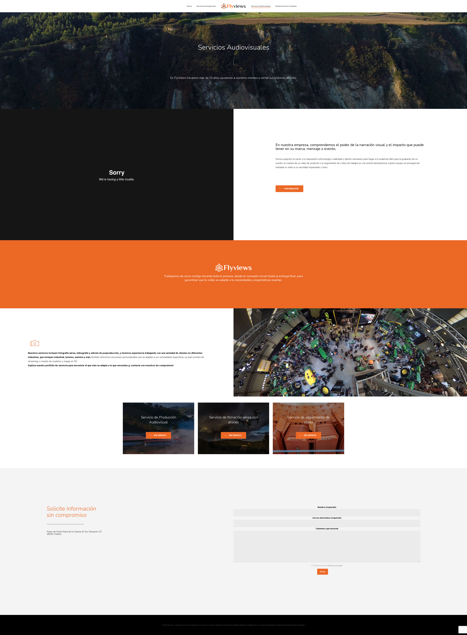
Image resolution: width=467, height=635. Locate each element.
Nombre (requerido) (327, 507)
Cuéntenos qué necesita (327, 528)
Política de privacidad (335, 565)
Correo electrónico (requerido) (326, 518)
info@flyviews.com (253, 625)
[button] (289, 188)
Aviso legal (287, 625)
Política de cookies (298, 625)
